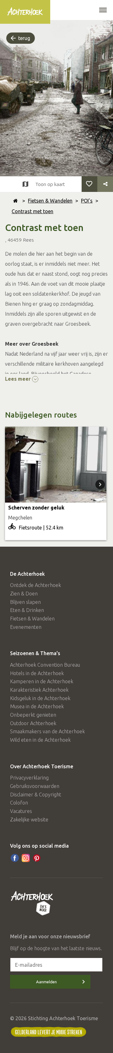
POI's (87, 200)
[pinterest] (36, 858)
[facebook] (14, 858)
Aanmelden (46, 982)
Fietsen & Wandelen (50, 200)
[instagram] (25, 858)
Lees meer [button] (18, 379)
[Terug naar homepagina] (15, 200)
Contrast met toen (32, 211)
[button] (103, 10)
